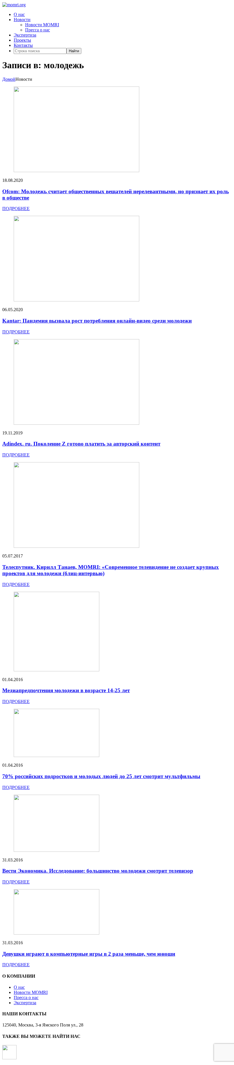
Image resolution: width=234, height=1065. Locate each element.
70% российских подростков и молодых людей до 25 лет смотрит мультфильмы (101, 776)
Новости (22, 19)
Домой (8, 79)
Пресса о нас (37, 29)
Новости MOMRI (42, 24)
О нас (19, 14)
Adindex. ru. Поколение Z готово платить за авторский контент (81, 444)
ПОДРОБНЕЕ (16, 208)
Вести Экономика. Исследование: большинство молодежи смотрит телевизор (97, 871)
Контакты (23, 45)
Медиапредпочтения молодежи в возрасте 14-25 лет (66, 690)
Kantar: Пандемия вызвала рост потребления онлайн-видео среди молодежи (97, 321)
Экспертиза (25, 35)
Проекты (22, 40)
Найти (74, 51)
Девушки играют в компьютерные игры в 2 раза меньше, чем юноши (88, 954)
